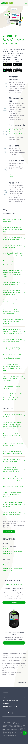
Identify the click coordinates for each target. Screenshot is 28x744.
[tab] (14, 221)
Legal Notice (5, 735)
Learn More (14, 602)
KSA (10, 175)
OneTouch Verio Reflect (17, 134)
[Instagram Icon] (11, 713)
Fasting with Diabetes (10, 701)
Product (5, 692)
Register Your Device (9, 706)
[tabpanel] (14, 17)
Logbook (5, 704)
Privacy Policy (13, 735)
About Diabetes (7, 695)
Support (5, 698)
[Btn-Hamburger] (26, 2)
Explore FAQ (9, 531)
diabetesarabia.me (6, 723)
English (5, 548)
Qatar (11, 177)
